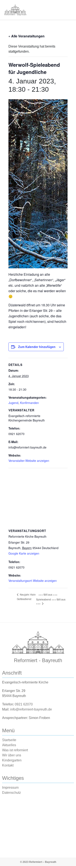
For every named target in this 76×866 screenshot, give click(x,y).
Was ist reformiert (15, 750)
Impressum (10, 787)
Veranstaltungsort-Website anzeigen (32, 580)
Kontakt (8, 765)
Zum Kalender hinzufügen (37, 347)
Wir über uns (11, 755)
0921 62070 (24, 704)
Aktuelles (9, 745)
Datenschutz (11, 792)
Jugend (13, 403)
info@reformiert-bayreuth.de (31, 709)
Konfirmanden (29, 403)
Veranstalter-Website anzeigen (28, 460)
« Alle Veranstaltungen (26, 36)
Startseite (9, 740)
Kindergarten (12, 760)
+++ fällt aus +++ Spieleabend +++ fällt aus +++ (50, 599)
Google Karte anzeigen (23, 553)
